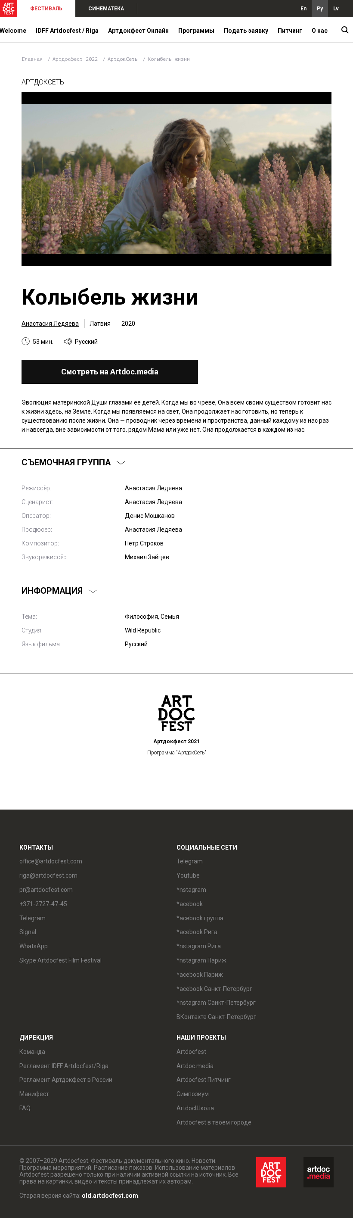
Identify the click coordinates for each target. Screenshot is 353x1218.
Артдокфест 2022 (77, 59)
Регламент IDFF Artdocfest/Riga (63, 1065)
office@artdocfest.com (50, 861)
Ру (320, 9)
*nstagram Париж (201, 960)
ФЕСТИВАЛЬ (46, 9)
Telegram (189, 861)
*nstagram (191, 889)
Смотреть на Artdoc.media (109, 371)
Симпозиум (192, 1093)
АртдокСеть (124, 59)
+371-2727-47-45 (43, 903)
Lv (336, 9)
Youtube (188, 875)
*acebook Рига (196, 931)
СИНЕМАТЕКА (106, 9)
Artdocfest (191, 1051)
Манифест (34, 1093)
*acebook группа (199, 918)
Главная (32, 59)
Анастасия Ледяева (50, 323)
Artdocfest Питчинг (203, 1079)
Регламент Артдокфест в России (65, 1079)
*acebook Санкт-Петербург (214, 988)
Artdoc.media (195, 1065)
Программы (196, 30)
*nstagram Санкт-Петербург (216, 1002)
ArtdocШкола (195, 1108)
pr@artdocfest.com (46, 889)
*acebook (189, 903)
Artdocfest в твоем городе (213, 1122)
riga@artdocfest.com (48, 875)
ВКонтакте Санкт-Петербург (216, 1016)
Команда (32, 1051)
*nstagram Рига (198, 946)
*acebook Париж (199, 974)
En (303, 9)
